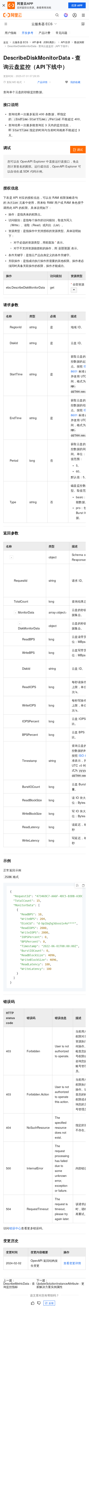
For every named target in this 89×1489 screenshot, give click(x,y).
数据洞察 (79, 42)
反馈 (51, 1303)
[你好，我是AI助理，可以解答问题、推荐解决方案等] (65, 15)
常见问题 (61, 32)
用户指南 (10, 32)
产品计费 (44, 32)
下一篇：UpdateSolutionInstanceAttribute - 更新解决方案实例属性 (60, 1283)
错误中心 (15, 1228)
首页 (5, 42)
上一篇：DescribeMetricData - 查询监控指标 (19, 1283)
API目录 (65, 42)
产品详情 (42, 82)
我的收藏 (75, 82)
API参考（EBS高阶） (44, 42)
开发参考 (27, 32)
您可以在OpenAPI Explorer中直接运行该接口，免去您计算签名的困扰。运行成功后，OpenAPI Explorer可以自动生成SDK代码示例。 (44, 166)
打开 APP (77, 5)
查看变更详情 (72, 1263)
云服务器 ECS (20, 42)
